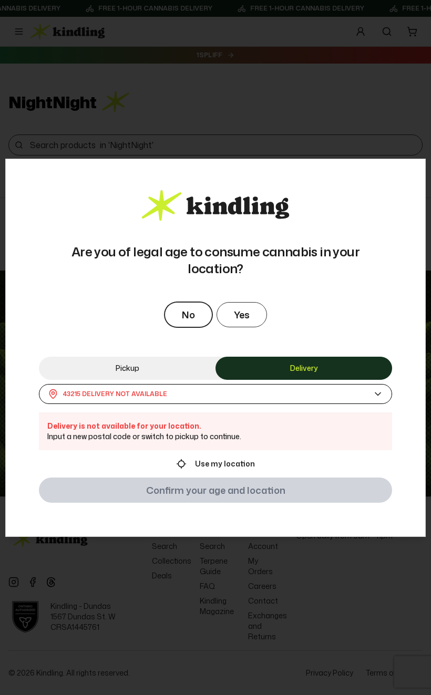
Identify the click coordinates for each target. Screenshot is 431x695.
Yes (242, 314)
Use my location (225, 464)
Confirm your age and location (215, 490)
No (188, 314)
